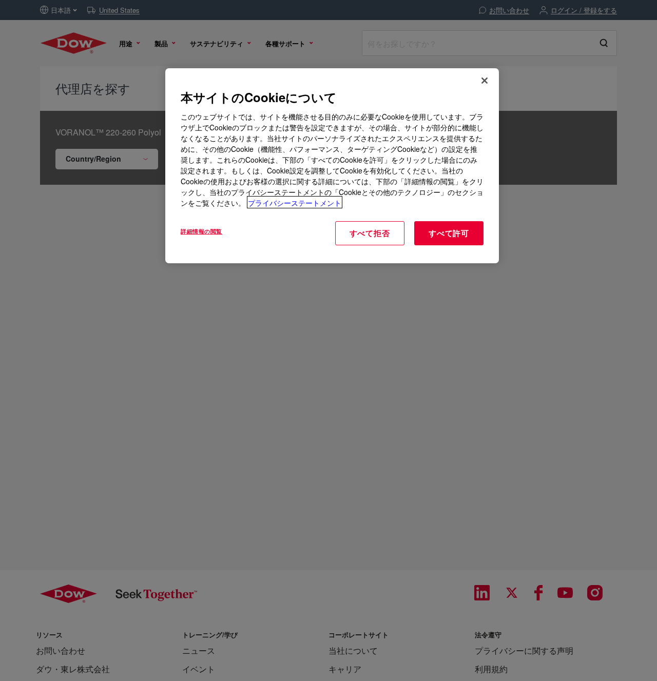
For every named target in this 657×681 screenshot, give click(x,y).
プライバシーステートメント (294, 202)
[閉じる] (484, 80)
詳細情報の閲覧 (201, 230)
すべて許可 (449, 232)
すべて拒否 (370, 232)
